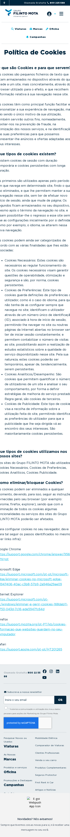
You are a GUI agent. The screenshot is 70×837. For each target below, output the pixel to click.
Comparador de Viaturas (49, 745)
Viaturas (20, 29)
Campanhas (37, 37)
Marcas (37, 29)
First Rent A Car (44, 782)
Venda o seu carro (46, 760)
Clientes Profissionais (47, 752)
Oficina (54, 29)
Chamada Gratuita (44, 2)
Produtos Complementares (50, 767)
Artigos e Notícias (45, 789)
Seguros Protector (46, 775)
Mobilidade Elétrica (46, 738)
